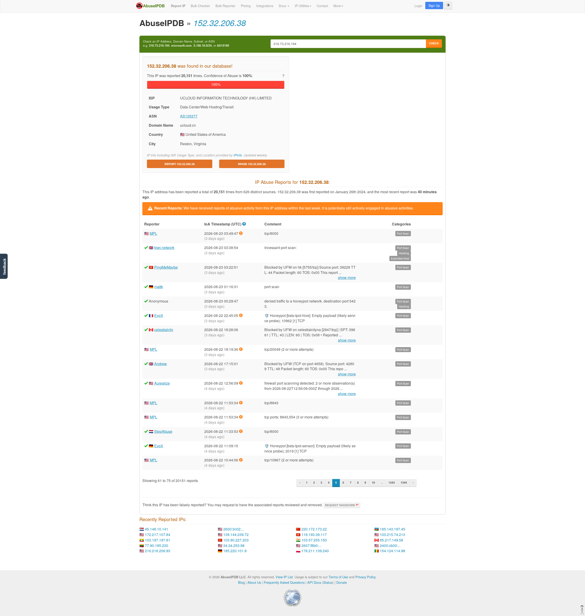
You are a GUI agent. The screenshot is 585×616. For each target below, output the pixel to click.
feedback (4, 266)
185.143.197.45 (392, 529)
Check (434, 43)
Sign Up (434, 5)
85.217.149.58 (391, 540)
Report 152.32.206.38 (180, 164)
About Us (254, 582)
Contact (322, 5)
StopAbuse (163, 431)
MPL (153, 233)
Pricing (246, 5)
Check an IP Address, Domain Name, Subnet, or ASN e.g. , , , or (186, 43)
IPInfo (238, 155)
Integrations (264, 5)
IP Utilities (302, 5)
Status (327, 582)
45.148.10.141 (156, 529)
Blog (241, 582)
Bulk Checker (200, 5)
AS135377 (188, 116)
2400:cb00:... (390, 545)
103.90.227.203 (236, 540)
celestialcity (163, 329)
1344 (404, 482)
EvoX (158, 315)
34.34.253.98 (234, 545)
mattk (158, 286)
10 (373, 482)
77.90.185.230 (156, 545)
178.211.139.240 (315, 550)
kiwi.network (164, 247)
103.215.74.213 (392, 534)
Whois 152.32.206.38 (252, 164)
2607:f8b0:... (311, 545)
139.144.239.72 (236, 534)
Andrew (160, 363)
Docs (283, 5)
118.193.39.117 (314, 534)
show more (347, 277)
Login (419, 5)
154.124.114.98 (392, 550)
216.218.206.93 (157, 550)
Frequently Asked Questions (284, 582)
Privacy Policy (365, 576)
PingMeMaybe (166, 267)
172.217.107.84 (157, 534)
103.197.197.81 (157, 540)
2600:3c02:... (233, 529)
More (337, 5)
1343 (391, 482)
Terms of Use (338, 576)
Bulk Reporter (225, 5)
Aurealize (162, 383)
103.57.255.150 (314, 540)
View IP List (284, 576)
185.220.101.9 (235, 550)
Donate (341, 582)
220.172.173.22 (314, 529)
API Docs (314, 582)
